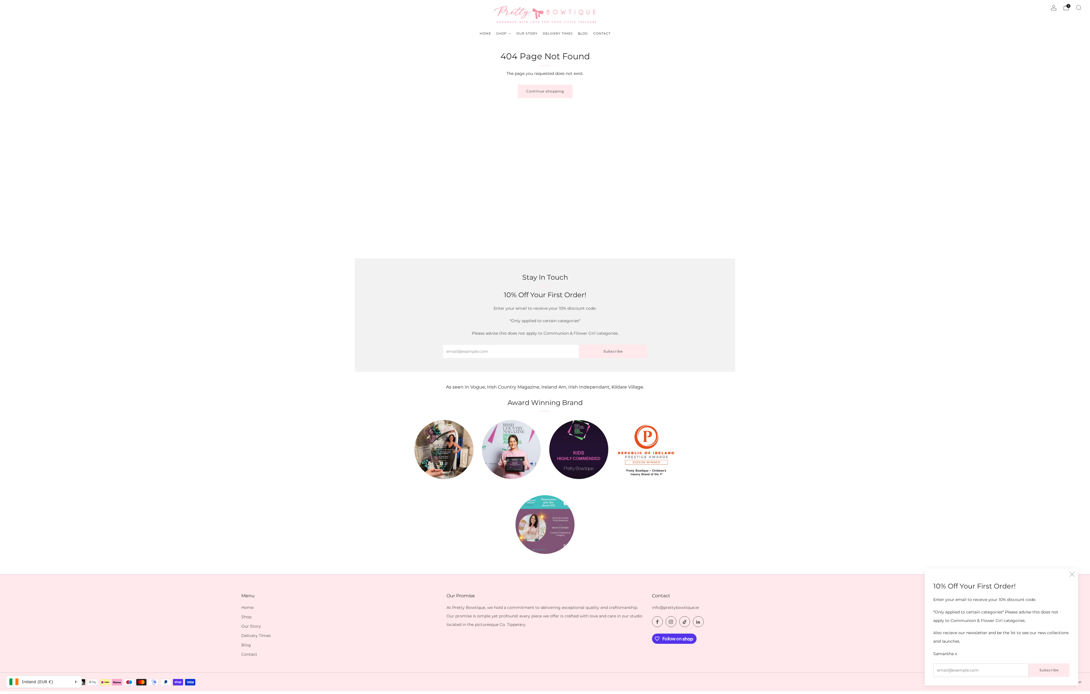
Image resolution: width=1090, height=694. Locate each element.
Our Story (251, 626)
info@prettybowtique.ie (675, 607)
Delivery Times (256, 635)
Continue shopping (545, 91)
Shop (246, 617)
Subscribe (1049, 670)
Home (247, 607)
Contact (249, 654)
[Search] (1078, 7)
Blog (246, 645)
